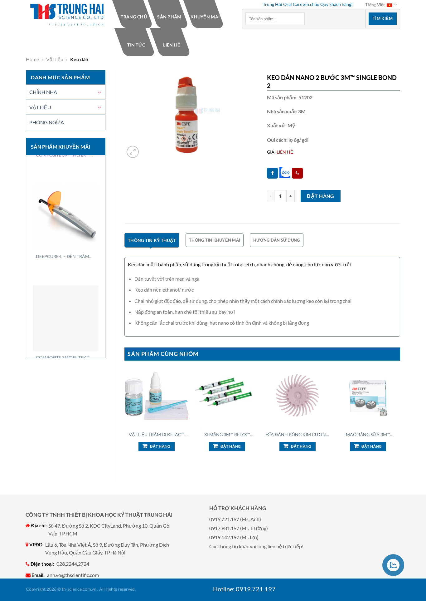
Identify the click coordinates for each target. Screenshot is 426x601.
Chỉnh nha (43, 92)
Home (32, 59)
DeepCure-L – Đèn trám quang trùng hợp (62, 233)
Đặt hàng (320, 196)
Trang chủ (134, 16)
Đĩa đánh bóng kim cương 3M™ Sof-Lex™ (297, 434)
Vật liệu (54, 59)
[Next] (399, 417)
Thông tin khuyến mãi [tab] (214, 240)
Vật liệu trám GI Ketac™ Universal (156, 434)
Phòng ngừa (46, 122)
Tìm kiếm (383, 18)
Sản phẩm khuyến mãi (60, 147)
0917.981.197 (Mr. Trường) (238, 528)
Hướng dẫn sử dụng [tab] (276, 240)
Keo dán (79, 59)
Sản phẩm (169, 16)
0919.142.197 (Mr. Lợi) (234, 537)
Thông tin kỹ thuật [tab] (152, 240)
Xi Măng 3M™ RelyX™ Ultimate (227, 434)
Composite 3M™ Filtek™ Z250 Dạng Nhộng (63, 334)
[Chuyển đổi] (99, 92)
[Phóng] (133, 152)
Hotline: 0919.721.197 (244, 589)
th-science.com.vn (79, 589)
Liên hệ (171, 44)
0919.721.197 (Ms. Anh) (235, 519)
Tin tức (136, 44)
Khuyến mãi (205, 16)
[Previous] (124, 417)
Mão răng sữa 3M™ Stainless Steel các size (368, 434)
